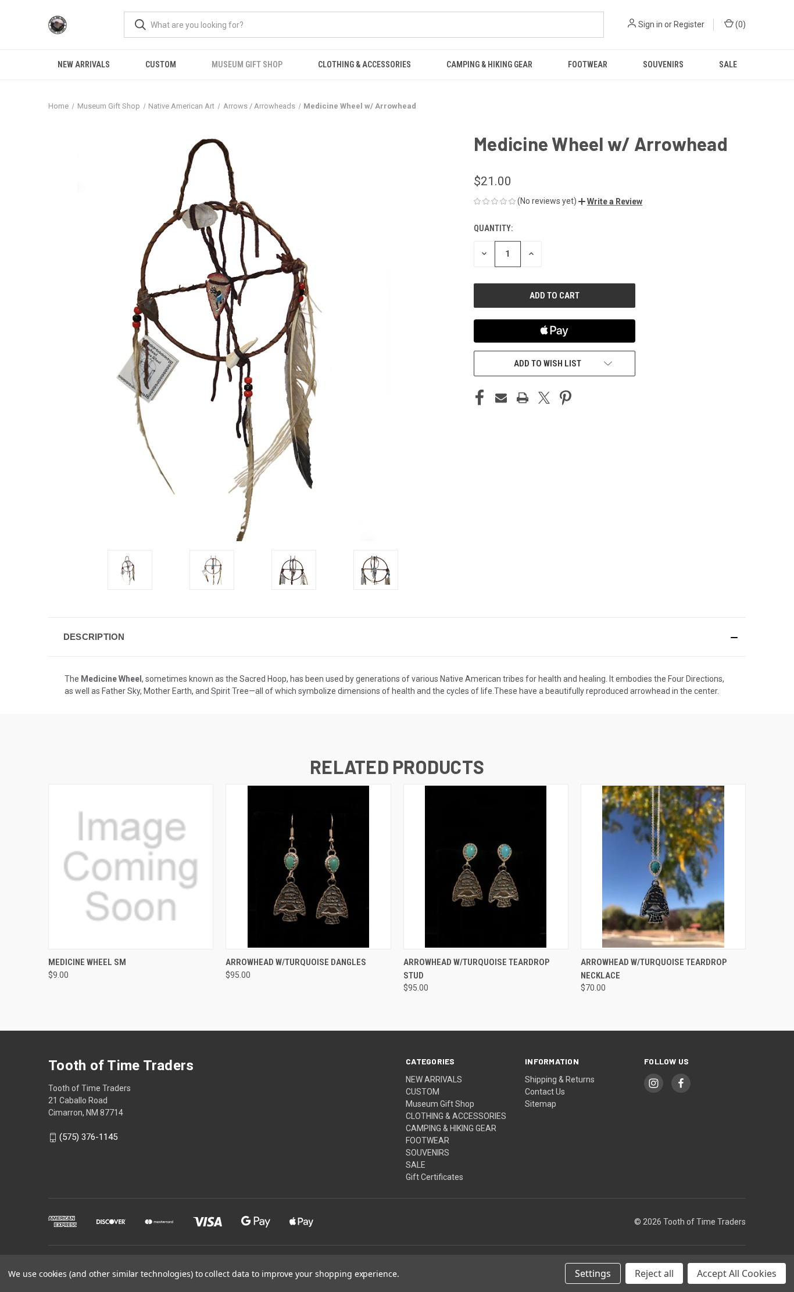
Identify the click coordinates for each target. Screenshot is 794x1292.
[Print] (522, 398)
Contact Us (545, 1091)
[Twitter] (544, 398)
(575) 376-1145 (88, 1137)
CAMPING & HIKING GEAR (489, 64)
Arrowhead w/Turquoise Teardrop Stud (476, 969)
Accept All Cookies (737, 1273)
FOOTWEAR (587, 64)
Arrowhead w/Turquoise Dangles (296, 962)
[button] (610, 201)
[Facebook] (479, 398)
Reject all (654, 1273)
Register (689, 24)
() (740, 24)
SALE (728, 64)
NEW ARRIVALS (84, 64)
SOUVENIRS (663, 64)
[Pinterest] (565, 398)
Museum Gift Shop (247, 64)
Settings (593, 1273)
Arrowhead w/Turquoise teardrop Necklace (654, 969)
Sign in (650, 24)
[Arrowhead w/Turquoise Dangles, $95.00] (308, 866)
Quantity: (493, 228)
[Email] (501, 398)
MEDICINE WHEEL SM (87, 962)
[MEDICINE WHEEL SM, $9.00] (131, 866)
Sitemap (540, 1104)
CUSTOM (160, 64)
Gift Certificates (434, 1177)
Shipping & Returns (560, 1079)
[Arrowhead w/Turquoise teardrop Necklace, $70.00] (663, 866)
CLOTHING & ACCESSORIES (364, 64)
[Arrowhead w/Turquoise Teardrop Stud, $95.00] (486, 866)
